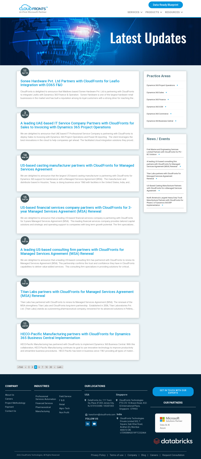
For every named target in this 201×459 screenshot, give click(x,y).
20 (51, 367)
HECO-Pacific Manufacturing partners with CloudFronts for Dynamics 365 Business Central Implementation (75, 336)
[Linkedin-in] (87, 423)
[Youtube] (94, 423)
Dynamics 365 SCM (155, 107)
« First (20, 367)
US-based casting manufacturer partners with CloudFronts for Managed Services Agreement (77, 167)
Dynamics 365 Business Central (160, 121)
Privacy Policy (98, 455)
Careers (154, 455)
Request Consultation (173, 455)
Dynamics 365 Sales (155, 92)
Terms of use (116, 455)
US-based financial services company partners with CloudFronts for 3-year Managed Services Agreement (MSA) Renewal (76, 209)
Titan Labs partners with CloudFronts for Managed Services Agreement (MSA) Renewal (77, 294)
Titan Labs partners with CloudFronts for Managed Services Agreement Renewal (164, 176)
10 (46, 367)
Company (132, 455)
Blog (143, 455)
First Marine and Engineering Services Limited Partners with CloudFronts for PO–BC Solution (164, 151)
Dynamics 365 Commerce (158, 114)
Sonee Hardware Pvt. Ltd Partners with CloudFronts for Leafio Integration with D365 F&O (69, 83)
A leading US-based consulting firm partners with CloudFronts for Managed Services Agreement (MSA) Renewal (72, 252)
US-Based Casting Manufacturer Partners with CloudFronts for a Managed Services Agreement (164, 188)
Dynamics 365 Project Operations (161, 85)
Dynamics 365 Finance (156, 99)
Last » (59, 367)
